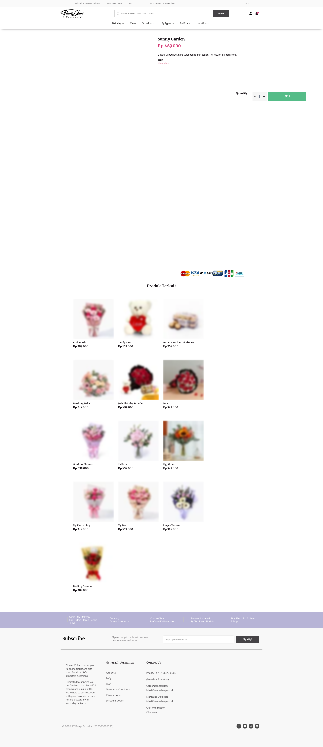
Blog (108, 683)
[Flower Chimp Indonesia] (87, 13)
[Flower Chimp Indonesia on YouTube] (245, 726)
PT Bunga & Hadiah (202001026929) (92, 726)
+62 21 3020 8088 (165, 672)
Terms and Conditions (118, 689)
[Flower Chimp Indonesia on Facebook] (239, 726)
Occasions (147, 23)
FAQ (246, 3)
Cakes (133, 23)
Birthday (117, 23)
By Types (166, 23)
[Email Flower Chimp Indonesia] (257, 726)
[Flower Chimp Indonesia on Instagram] (251, 726)
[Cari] (116, 13)
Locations (203, 23)
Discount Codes (115, 700)
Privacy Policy (114, 694)
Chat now (151, 712)
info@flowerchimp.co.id (159, 690)
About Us (111, 672)
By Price (184, 23)
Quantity (241, 93)
